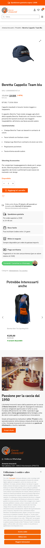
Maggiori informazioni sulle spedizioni (16, 208)
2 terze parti (12, 478)
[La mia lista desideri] (38, 10)
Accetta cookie (22, 532)
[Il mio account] (35, 10)
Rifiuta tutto (23, 537)
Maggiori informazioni (22, 542)
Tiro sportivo (23, 271)
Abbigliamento (14, 271)
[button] (41, 472)
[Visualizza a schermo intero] (40, 41)
